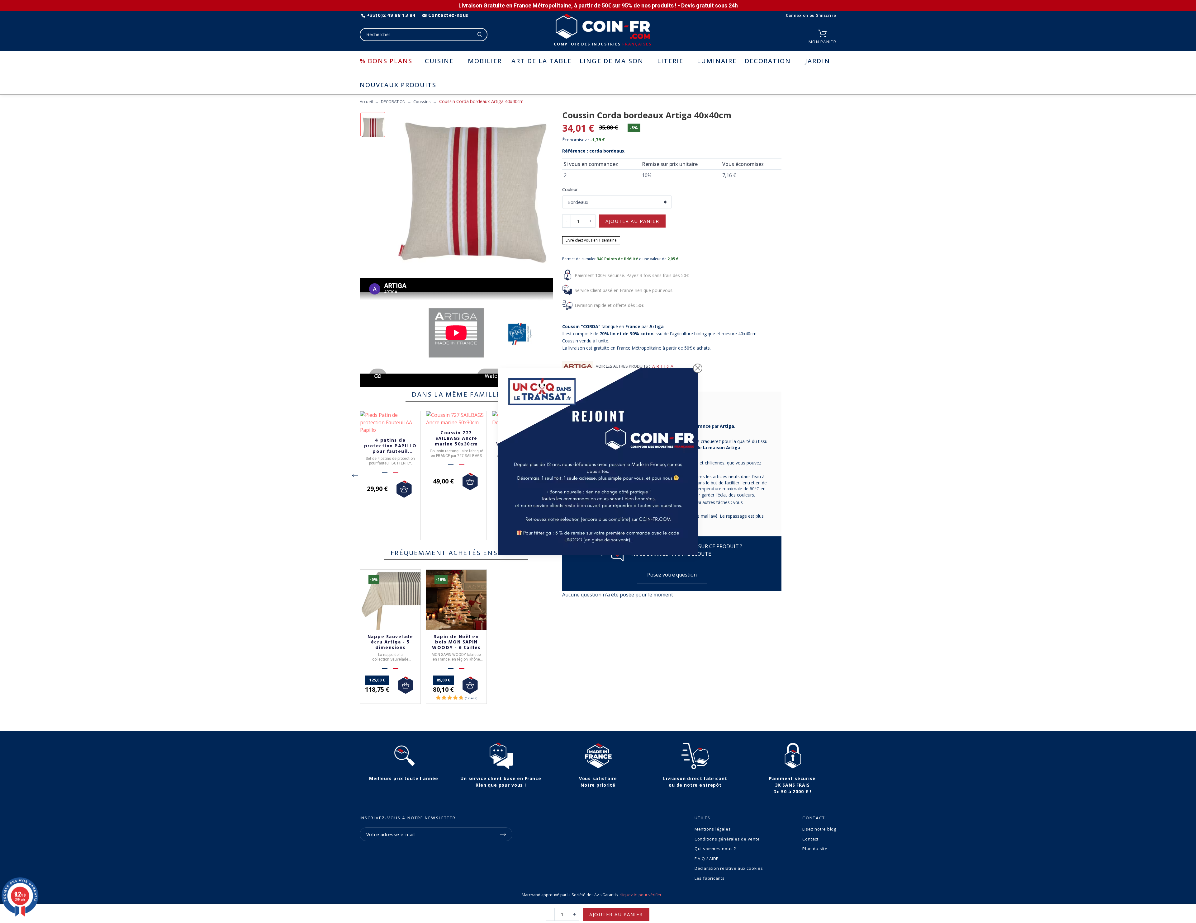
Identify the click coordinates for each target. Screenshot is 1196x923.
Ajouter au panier (632, 221)
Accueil (366, 101)
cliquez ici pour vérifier (640, 894)
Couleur (570, 189)
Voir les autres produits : (623, 366)
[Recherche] (480, 34)
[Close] (698, 368)
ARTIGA (663, 366)
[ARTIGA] (577, 366)
